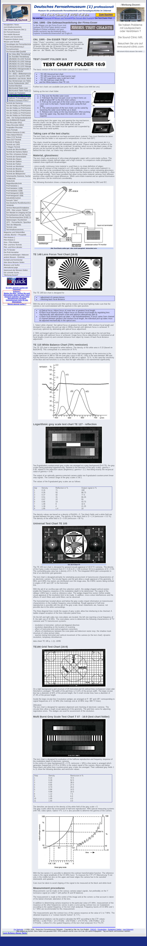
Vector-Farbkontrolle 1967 (19, 83)
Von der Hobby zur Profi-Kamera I (19, 106)
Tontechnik (10, 181)
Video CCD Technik (14, 137)
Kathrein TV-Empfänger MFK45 (21, 98)
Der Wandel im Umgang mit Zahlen (19, 213)
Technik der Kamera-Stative (17, 152)
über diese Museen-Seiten (14, 262)
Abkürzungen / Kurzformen (16, 220)
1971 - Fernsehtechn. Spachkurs (19, 222)
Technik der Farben (13, 164)
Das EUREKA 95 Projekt (15, 120)
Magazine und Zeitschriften (14, 232)
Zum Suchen (106, 14)
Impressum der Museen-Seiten (16, 270)
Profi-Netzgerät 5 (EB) (14, 196)
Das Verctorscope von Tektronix (21, 81)
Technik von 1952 (13, 145)
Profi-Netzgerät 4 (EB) (14, 193)
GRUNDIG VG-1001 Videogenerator (22, 64)
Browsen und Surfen (12, 265)
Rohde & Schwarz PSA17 (19, 101)
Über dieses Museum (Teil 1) (15, 30)
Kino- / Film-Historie (11, 242)
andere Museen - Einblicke (14, 257)
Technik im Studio (13, 142)
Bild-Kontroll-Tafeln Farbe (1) (20, 91)
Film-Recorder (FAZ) (14, 123)
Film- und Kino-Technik (13, 245)
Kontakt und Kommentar (13, 260)
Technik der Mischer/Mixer (16, 149)
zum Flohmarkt (128, 929)
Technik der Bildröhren (15, 171)
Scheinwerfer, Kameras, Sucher (18, 176)
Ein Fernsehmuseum (12, 32)
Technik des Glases (13, 159)
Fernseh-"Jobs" (12, 200)
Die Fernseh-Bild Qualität (16, 52)
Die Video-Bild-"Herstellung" (20, 54)
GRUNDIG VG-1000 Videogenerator (22, 61)
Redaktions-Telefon (114, 929)
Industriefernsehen (13, 198)
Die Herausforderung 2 (15, 47)
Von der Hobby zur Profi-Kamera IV (19, 115)
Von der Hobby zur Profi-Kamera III (19, 113)
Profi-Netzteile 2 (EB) (14, 188)
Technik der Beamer (14, 169)
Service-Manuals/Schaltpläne (17, 208)
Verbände (10, 205)
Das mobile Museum (12, 34)
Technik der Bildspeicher (15, 174)
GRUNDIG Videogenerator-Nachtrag (22, 69)
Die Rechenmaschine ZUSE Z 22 (19, 217)
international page (11, 268)
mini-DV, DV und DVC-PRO (19, 76)
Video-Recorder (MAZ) (15, 125)
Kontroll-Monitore (15, 86)
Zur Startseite (18, 929)
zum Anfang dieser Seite (15, 933)
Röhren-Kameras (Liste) (15, 132)
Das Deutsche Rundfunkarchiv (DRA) (19, 203)
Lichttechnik (11, 179)
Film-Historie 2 (9, 240)
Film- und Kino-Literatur (13, 247)
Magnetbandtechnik (14, 183)
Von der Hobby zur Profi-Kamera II (19, 111)
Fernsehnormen (12, 49)
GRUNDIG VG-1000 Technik (20, 59)
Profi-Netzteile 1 (12, 186)
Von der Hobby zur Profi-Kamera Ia (19, 108)
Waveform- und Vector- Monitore (21, 78)
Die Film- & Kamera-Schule (16, 154)
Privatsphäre (102, 929)
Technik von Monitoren (15, 166)
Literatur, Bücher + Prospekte (15, 235)
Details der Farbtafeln (17, 93)
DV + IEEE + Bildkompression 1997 (22, 74)
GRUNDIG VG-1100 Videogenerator (22, 66)
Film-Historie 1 (9, 237)
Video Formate (12, 130)
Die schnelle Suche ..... (13, 273)
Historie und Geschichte (13, 37)
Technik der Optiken (14, 162)
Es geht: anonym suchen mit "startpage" (17, 288)
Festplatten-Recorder (14, 128)
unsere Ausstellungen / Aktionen (16, 255)
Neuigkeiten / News (11, 25)
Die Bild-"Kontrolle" (16, 71)
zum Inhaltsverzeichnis (13, 27)
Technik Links (11, 227)
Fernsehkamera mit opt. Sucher (18, 215)
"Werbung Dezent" (11, 275)
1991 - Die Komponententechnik (18, 118)
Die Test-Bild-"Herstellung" (19, 57)
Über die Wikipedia (13, 225)
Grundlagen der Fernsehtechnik (18, 44)
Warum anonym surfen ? (17, 304)
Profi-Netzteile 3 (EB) (14, 191)
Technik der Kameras (14, 103)
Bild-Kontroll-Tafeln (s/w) (18, 88)
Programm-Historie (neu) (13, 39)
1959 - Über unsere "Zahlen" (17, 210)
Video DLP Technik (13, 140)
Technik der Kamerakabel (16, 157)
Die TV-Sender (9, 250)
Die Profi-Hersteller (11, 252)
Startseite (48, 18)
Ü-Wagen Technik (13, 147)
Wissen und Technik (11, 42)
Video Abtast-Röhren (14, 135)
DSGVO (93, 929)
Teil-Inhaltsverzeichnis (15, 230)
